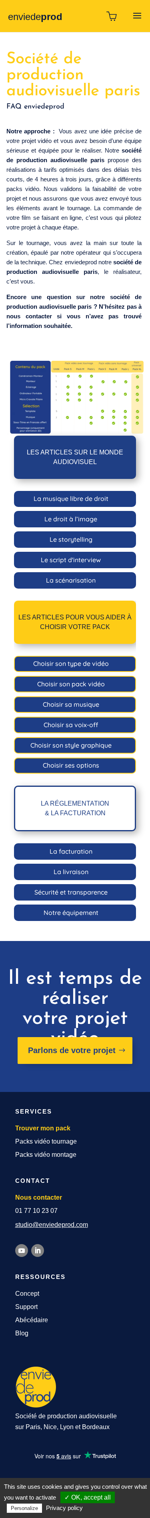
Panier (111, 16)
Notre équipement (71, 913)
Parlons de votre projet (72, 1050)
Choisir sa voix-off (71, 725)
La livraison (71, 872)
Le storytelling (71, 539)
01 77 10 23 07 (36, 1210)
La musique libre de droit (71, 499)
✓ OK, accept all (87, 1497)
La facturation (71, 851)
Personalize (24, 1508)
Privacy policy (64, 1507)
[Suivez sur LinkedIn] (37, 1250)
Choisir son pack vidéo (71, 684)
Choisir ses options (71, 765)
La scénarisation (71, 580)
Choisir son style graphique (71, 745)
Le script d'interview (71, 560)
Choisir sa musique (71, 704)
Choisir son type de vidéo (71, 663)
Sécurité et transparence (71, 892)
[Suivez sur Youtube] (21, 1250)
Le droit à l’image (70, 519)
